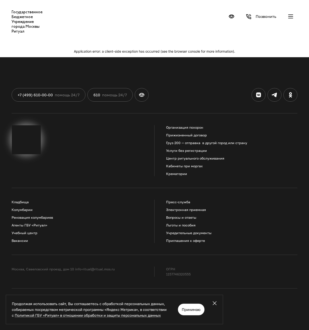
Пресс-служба (178, 202)
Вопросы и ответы (181, 217)
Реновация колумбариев (32, 217)
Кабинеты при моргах (184, 166)
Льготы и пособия (181, 225)
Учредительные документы (188, 233)
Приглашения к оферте (185, 241)
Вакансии (20, 241)
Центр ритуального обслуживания (195, 158)
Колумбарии (22, 210)
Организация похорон (184, 127)
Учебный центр (24, 233)
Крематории (176, 174)
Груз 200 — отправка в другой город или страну (206, 143)
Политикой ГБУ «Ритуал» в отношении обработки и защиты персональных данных (88, 315)
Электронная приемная (186, 210)
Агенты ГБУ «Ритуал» (29, 225)
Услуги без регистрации (186, 150)
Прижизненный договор (186, 135)
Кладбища (20, 202)
